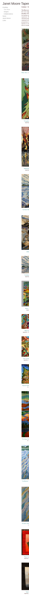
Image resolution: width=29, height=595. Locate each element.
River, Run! (24, 72)
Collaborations (8, 14)
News (4, 16)
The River (7, 10)
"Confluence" (25, 481)
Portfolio (5, 7)
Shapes (6, 12)
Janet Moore (7, 18)
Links (4, 20)
